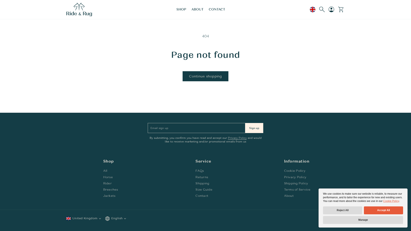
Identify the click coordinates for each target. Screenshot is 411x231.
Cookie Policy (391, 201)
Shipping (202, 183)
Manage (363, 219)
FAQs (199, 171)
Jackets (109, 196)
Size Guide (203, 189)
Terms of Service (297, 189)
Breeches (110, 189)
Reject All (342, 210)
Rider (107, 183)
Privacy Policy (237, 137)
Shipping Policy (296, 183)
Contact (201, 196)
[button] (181, 9)
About (289, 196)
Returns (201, 177)
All (105, 171)
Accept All (383, 210)
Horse (108, 177)
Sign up (254, 128)
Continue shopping (205, 76)
